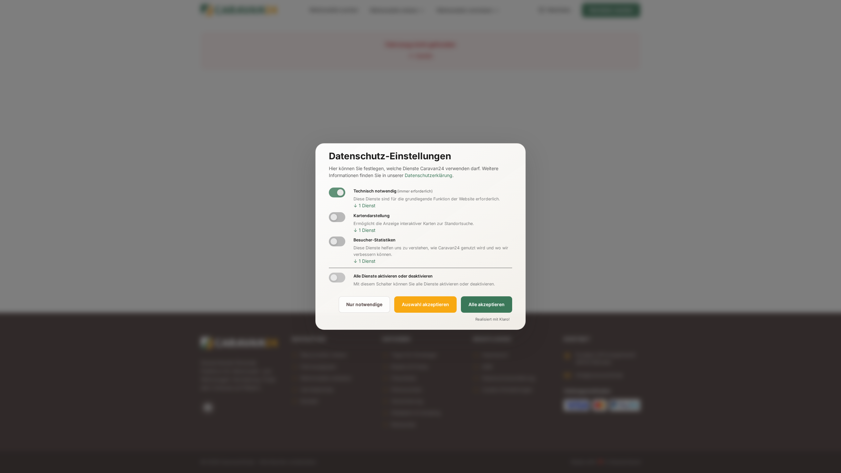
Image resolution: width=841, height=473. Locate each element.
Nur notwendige (364, 304)
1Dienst (364, 205)
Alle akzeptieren (486, 304)
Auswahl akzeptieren (425, 304)
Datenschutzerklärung (428, 175)
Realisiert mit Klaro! (492, 319)
